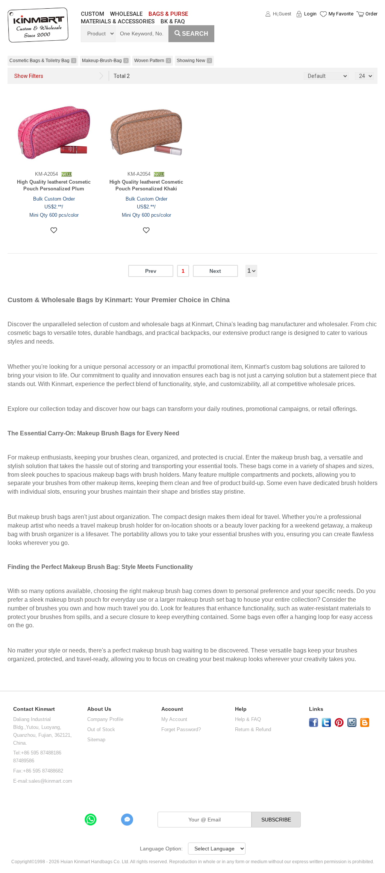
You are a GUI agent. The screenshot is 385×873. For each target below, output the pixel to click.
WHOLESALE (126, 14)
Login (310, 14)
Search (195, 33)
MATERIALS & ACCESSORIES (118, 21)
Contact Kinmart (34, 709)
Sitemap (96, 739)
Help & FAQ (248, 719)
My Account (174, 719)
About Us (99, 709)
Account (172, 709)
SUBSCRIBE (276, 820)
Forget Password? (181, 729)
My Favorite (341, 14)
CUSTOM (92, 14)
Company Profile (105, 719)
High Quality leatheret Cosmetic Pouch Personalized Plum (54, 185)
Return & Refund (253, 729)
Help (241, 709)
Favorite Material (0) (322, 38)
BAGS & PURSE (168, 14)
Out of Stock (101, 729)
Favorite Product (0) (322, 27)
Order (371, 14)
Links (316, 709)
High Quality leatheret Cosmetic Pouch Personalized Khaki (146, 185)
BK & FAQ (173, 21)
